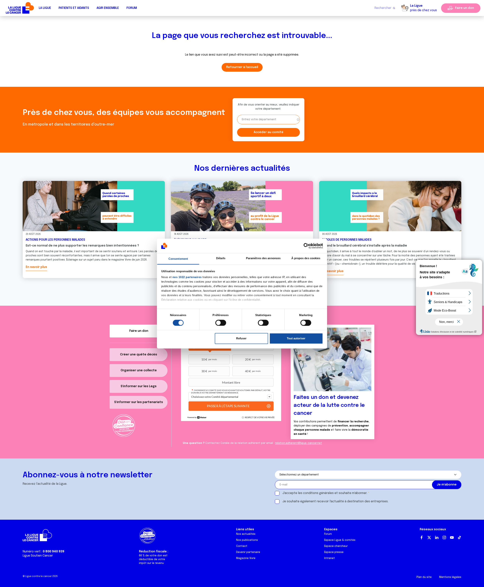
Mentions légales (450, 577)
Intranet (329, 558)
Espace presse (334, 552)
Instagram (444, 537)
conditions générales (318, 493)
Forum (131, 8)
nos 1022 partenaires (187, 277)
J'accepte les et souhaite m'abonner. (324, 493)
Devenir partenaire (248, 552)
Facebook (422, 537)
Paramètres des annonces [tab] (263, 258)
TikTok (459, 537)
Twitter (429, 537)
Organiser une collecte (139, 370)
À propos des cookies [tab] (305, 258)
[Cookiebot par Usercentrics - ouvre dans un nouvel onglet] (306, 246)
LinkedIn (437, 537)
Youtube (452, 537)
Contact (241, 546)
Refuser (241, 338)
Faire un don (464, 8)
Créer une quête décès (138, 354)
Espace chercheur (336, 546)
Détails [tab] (220, 258)
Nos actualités (245, 534)
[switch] (220, 323)
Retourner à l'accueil (242, 67)
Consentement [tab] (178, 259)
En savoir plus (36, 267)
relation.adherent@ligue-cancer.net (298, 443)
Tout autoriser (296, 338)
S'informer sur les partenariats (138, 402)
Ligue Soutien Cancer (38, 555)
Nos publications (247, 540)
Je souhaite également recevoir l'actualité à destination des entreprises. (335, 501)
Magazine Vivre (245, 558)
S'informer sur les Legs (139, 386)
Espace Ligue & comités (339, 540)
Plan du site (424, 577)
